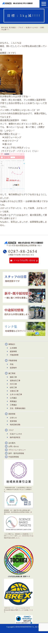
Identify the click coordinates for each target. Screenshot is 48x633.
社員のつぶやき (16, 434)
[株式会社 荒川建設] (17, 3)
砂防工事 (13, 387)
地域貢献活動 (15, 425)
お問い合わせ (13, 446)
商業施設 (13, 401)
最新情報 (11, 414)
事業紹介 (11, 344)
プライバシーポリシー (17, 450)
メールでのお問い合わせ (24, 260)
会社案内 (11, 443)
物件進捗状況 (15, 437)
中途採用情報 (13, 457)
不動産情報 (12, 361)
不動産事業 (14, 355)
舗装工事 (13, 377)
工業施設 (13, 405)
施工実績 (11, 373)
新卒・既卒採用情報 (16, 453)
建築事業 (13, 351)
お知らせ (13, 418)
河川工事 (13, 384)
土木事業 (13, 348)
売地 (11, 364)
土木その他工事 (16, 394)
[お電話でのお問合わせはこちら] (20, 254)
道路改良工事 (15, 381)
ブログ (11, 430)
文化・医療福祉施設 (17, 408)
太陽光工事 (14, 391)
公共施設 (13, 398)
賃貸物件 (13, 368)
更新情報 (13, 421)
